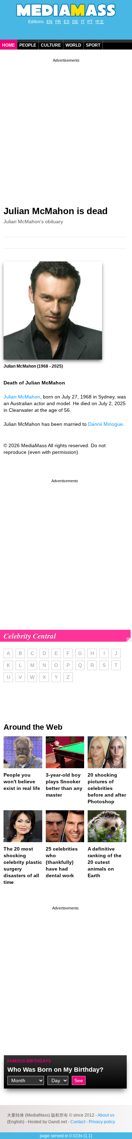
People (27, 45)
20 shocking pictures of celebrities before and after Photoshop (107, 788)
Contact (77, 1121)
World (73, 45)
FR (58, 21)
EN (49, 21)
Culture (51, 45)
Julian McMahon (22, 397)
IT (82, 21)
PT (90, 21)
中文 (99, 21)
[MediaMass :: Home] (66, 10)
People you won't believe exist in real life (22, 781)
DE (75, 21)
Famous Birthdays (29, 1061)
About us (106, 1115)
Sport (93, 45)
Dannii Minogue (105, 424)
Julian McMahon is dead (56, 211)
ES (66, 21)
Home (8, 45)
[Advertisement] (66, 129)
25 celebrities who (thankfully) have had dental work (62, 862)
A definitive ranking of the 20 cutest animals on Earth (104, 862)
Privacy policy (102, 1121)
